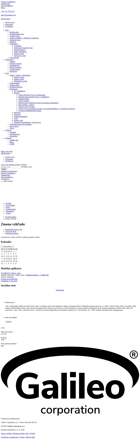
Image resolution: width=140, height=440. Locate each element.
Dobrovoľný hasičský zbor (23, 48)
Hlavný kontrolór (16, 67)
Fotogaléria (13, 136)
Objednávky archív (20, 81)
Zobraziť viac (118, 310)
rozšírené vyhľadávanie (9, 171)
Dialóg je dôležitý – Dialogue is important (24, 38)
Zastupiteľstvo (15, 65)
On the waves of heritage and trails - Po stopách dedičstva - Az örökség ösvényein (46, 109)
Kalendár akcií (15, 134)
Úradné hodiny (15, 69)
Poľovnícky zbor (20, 56)
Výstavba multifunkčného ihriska (29, 111)
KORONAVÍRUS (16, 87)
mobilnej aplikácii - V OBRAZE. (37, 275)
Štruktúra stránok (19, 433)
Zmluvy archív (19, 77)
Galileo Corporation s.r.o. (16, 426)
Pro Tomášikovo (19, 91)
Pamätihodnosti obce (17, 34)
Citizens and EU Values (26, 107)
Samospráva (9, 60)
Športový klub (19, 54)
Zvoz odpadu (14, 58)
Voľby (12, 128)
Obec (7, 30)
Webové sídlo (30, 437)
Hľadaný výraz (27, 167)
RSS (27, 433)
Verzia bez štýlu (10, 231)
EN (9, 24)
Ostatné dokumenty (20, 116)
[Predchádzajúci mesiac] (2, 247)
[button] (5, 19)
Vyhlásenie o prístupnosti (9, 437)
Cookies (22, 437)
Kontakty (8, 138)
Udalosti (8, 130)
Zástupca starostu (16, 63)
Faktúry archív (19, 79)
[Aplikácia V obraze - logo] (11, 273)
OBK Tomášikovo (20, 52)
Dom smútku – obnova (26, 105)
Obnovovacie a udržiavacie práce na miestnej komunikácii (38, 103)
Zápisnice (17, 115)
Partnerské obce (15, 40)
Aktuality (13, 132)
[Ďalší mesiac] (13, 247)
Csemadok (17, 46)
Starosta (12, 61)
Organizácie (14, 44)
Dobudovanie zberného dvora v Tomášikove (33, 97)
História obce (14, 32)
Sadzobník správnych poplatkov (21, 124)
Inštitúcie (13, 42)
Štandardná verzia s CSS (13, 229)
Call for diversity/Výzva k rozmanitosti (31, 95)
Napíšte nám (14, 140)
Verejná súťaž (14, 85)
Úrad (7, 73)
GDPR (12, 144)
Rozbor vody (18, 120)
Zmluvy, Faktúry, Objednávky (20, 75)
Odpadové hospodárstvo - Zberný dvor (27, 122)
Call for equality (24, 101)
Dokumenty (14, 89)
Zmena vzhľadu (6, 433)
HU (9, 26)
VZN (16, 118)
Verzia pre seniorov (12, 233)
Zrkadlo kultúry (23, 99)
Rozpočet (17, 113)
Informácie (13, 71)
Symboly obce (15, 36)
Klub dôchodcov (20, 50)
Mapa (12, 142)
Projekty (17, 93)
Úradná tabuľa (15, 83)
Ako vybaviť (14, 126)
